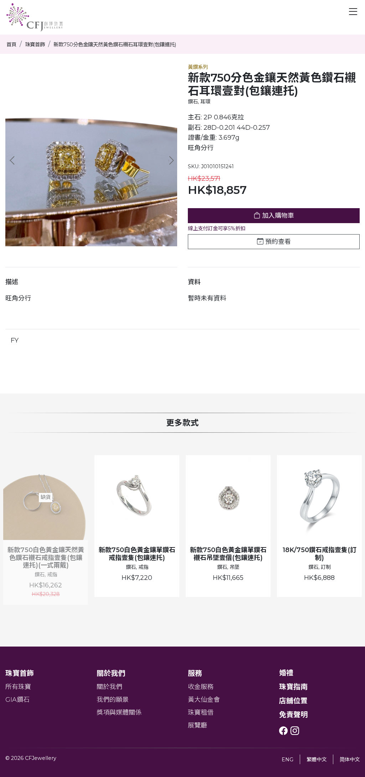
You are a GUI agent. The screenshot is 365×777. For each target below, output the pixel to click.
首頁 (11, 44)
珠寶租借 (201, 712)
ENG (287, 759)
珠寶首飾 (35, 44)
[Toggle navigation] (353, 12)
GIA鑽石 (17, 700)
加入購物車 (277, 216)
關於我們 (109, 687)
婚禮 (286, 673)
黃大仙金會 (204, 700)
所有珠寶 (18, 687)
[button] (171, 160)
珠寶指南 (293, 687)
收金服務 (201, 687)
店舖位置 (293, 700)
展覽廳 (197, 725)
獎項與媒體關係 (119, 712)
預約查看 (277, 242)
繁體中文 (317, 759)
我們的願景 (113, 700)
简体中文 (350, 759)
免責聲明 (293, 714)
